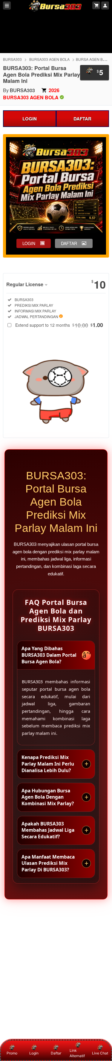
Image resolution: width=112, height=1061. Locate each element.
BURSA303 (12, 59)
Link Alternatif (77, 1053)
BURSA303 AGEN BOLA (49, 59)
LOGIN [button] (28, 243)
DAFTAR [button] (69, 243)
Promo (12, 1053)
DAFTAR (82, 118)
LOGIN (29, 118)
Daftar (56, 1053)
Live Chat (100, 1053)
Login (34, 1053)
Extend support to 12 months (59, 325)
